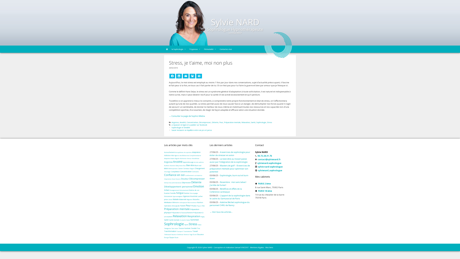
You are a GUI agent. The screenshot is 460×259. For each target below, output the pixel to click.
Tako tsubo (175, 228)
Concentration (192, 122)
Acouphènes (179, 152)
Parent (182, 206)
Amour (189, 158)
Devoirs (178, 179)
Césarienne (167, 179)
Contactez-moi (226, 49)
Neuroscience (192, 202)
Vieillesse (180, 234)
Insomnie (193, 196)
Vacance (174, 234)
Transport (180, 231)
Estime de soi (194, 190)
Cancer (180, 168)
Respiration (193, 216)
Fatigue (180, 193)
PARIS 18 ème (265, 191)
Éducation (200, 234)
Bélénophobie (173, 168)
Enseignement (174, 190)
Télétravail (167, 234)
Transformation (170, 231)
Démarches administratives (172, 183)
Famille (173, 193)
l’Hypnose (194, 49)
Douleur (185, 178)
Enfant (166, 190)
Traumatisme (187, 231)
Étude (176, 237)
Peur (221, 122)
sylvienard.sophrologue (269, 163)
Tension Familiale (184, 228)
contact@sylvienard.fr (269, 159)
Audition (167, 165)
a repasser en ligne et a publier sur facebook (189, 125)
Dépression (186, 182)
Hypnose (186, 196)
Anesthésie (195, 158)
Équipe (172, 237)
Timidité (194, 228)
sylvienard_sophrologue (270, 170)
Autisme (172, 165)
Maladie (176, 199)
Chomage (167, 172)
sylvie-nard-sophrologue (270, 166)
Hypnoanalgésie (177, 196)
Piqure (199, 206)
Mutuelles (196, 199)
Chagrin (191, 168)
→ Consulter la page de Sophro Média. (187, 116)
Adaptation (196, 152)
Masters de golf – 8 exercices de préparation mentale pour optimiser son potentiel (230, 168)
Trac (198, 228)
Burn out (198, 165)
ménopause (183, 202)
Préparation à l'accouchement (182, 213)
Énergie (166, 237)
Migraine (189, 199)
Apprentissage (188, 162)
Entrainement (184, 190)
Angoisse (175, 122)
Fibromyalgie (194, 193)
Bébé (166, 168)
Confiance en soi (174, 175)
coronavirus (198, 175)
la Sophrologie (177, 49)
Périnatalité (208, 49)
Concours (195, 172)
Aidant (172, 158)
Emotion (198, 186)
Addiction (167, 155)
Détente (215, 122)
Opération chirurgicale (172, 206)
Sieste (188, 220)
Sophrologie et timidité (181, 127)
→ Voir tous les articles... (221, 212)
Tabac (199, 225)
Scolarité (183, 220)
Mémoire (175, 202)
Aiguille (177, 158)
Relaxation (246, 122)
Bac (184, 165)
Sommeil (194, 219)
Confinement (189, 175)
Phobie (193, 206)
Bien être (190, 165)
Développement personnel (178, 186)
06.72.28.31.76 (265, 155)
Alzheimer (183, 158)
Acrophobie (188, 152)
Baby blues (179, 165)
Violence (186, 234)
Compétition (175, 172)
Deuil (173, 179)
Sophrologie (261, 122)
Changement (200, 168)
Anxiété (183, 122)
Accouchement (169, 152)
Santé (253, 122)
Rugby (202, 217)
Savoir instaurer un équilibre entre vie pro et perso (192, 130)
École (194, 234)
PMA (203, 206)
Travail (195, 231)
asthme (201, 162)
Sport (186, 225)
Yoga (191, 234)
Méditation (168, 202)
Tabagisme (167, 228)
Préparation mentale (232, 122)
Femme (186, 193)
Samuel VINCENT (242, 247)
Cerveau (186, 168)
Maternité (182, 199)
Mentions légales (257, 247)
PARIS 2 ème (264, 183)
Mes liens (269, 247)
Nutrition (200, 202)
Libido (170, 199)
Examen (167, 193)
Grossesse (168, 196)
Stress (269, 122)
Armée (196, 162)
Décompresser (205, 122)
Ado (172, 155)
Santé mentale (174, 220)
